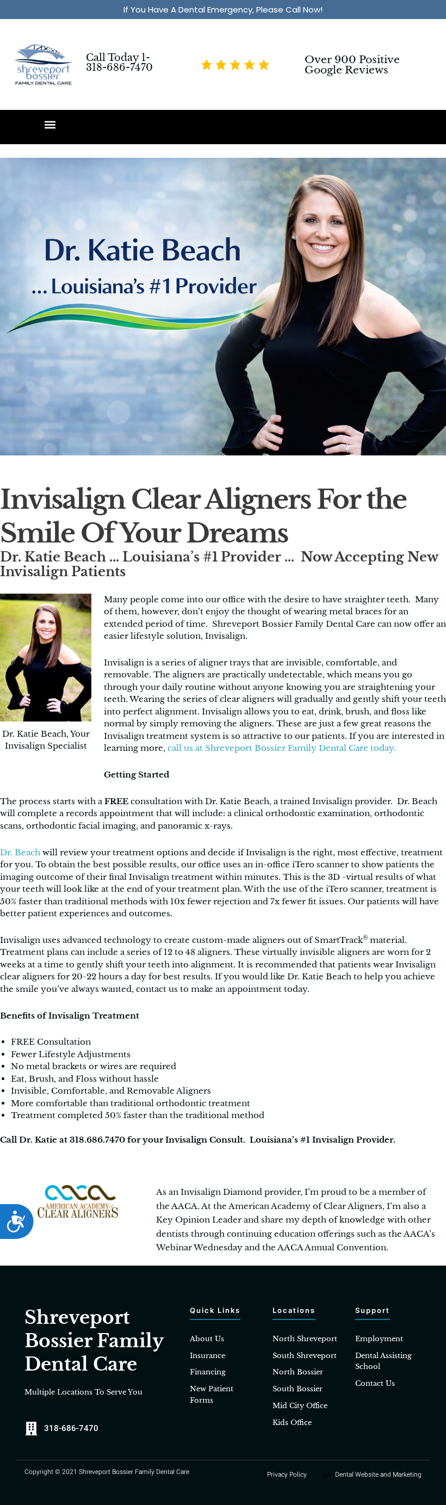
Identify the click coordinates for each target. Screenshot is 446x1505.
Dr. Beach (20, 852)
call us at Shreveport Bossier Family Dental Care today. (282, 748)
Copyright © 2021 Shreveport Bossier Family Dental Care (106, 1472)
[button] (50, 124)
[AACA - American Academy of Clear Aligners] (78, 1200)
